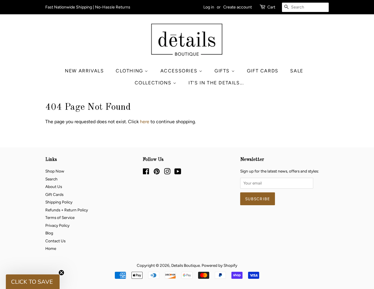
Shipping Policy (58, 202)
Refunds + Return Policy (66, 210)
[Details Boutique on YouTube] (177, 172)
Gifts (222, 71)
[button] (33, 281)
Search (51, 179)
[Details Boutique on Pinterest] (156, 172)
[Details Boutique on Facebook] (146, 172)
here (144, 121)
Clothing (130, 71)
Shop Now (54, 171)
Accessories (179, 71)
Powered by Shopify (219, 265)
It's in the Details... (216, 83)
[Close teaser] (61, 273)
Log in (208, 7)
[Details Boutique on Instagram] (167, 172)
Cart (271, 7)
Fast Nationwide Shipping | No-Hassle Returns (87, 7)
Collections (154, 83)
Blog (49, 233)
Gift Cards (262, 71)
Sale (296, 71)
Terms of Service (60, 217)
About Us (53, 186)
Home (50, 248)
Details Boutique (185, 265)
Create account (237, 7)
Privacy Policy (57, 225)
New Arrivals (84, 71)
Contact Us (55, 240)
